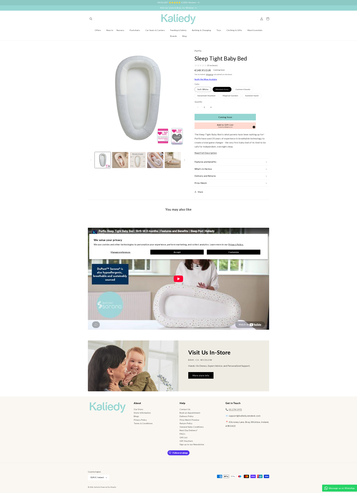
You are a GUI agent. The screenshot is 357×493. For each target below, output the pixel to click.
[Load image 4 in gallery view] (138, 160)
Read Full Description (206, 152)
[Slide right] (184, 160)
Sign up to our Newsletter (192, 444)
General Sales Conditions (192, 427)
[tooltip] (254, 127)
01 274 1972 (235, 409)
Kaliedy (97, 487)
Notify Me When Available (206, 79)
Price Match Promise (189, 420)
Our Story (138, 409)
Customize (233, 252)
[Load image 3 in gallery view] (120, 160)
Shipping (209, 74)
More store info (200, 375)
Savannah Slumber (208, 96)
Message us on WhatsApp (342, 488)
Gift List (183, 437)
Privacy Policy (140, 420)
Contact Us (185, 409)
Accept (177, 252)
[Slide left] (91, 160)
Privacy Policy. (235, 244)
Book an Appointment (190, 413)
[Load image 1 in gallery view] (103, 160)
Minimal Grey (223, 90)
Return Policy (186, 423)
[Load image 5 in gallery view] (155, 160)
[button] (91, 19)
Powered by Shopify (108, 487)
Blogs (136, 416)
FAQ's (182, 434)
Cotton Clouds (244, 90)
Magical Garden (232, 96)
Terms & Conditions (143, 423)
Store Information (142, 413)
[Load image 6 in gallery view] (173, 160)
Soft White (202, 89)
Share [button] (200, 192)
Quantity (198, 102)
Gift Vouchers (186, 441)
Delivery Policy (187, 416)
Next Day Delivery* (189, 430)
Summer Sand (253, 96)
